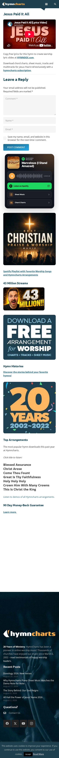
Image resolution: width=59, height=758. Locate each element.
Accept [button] (28, 754)
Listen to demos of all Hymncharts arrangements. (29, 496)
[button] (46, 4)
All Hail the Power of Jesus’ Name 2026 (23, 697)
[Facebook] (7, 723)
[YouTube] (23, 723)
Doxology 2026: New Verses (17, 673)
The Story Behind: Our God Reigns (20, 690)
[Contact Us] (6, 713)
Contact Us (14, 712)
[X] (15, 723)
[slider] (29, 176)
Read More (38, 754)
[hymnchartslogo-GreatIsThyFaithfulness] (13, 4)
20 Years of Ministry (14, 646)
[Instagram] (31, 723)
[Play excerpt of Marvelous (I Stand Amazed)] (12, 176)
